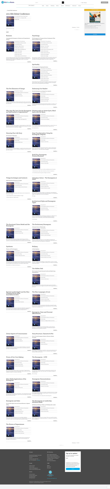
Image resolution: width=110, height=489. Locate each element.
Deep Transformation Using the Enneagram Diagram (42, 133)
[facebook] (81, 2)
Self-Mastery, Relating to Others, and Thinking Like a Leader (44, 404)
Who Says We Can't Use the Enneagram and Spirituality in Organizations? (18, 111)
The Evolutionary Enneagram (41, 224)
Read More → (30, 61)
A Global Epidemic (35, 249)
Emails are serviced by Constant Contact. (70, 466)
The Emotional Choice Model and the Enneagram (18, 225)
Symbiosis (9, 246)
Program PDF (17, 19)
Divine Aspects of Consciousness (16, 334)
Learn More (95, 34)
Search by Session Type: (10, 28)
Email (67, 458)
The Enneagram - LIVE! (39, 357)
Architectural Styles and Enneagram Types (44, 201)
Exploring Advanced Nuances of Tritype (14, 180)
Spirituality (35, 64)
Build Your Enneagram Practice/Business (39, 155)
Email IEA (38, 460)
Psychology (35, 36)
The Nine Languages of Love (41, 292)
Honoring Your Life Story (14, 133)
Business (9, 36)
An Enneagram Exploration (11, 135)
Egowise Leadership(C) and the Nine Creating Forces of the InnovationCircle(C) (17, 293)
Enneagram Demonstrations (41, 379)
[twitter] (82, 2)
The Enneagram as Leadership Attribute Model (42, 401)
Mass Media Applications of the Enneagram (16, 379)
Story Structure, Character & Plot (42, 334)
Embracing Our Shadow (40, 88)
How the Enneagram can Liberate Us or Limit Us (41, 91)
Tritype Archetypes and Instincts (16, 178)
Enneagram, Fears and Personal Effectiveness (42, 312)
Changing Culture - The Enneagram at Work (44, 178)
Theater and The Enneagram (11, 249)
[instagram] (84, 2)
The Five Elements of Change (15, 88)
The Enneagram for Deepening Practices (40, 67)
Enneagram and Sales (13, 401)
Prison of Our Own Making (14, 357)
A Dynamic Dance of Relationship (38, 227)
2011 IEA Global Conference (18, 14)
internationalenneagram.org (52, 478)
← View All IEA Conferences (11, 10)
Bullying (35, 246)
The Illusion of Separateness (15, 424)
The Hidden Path (37, 268)
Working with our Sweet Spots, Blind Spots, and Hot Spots (44, 111)
